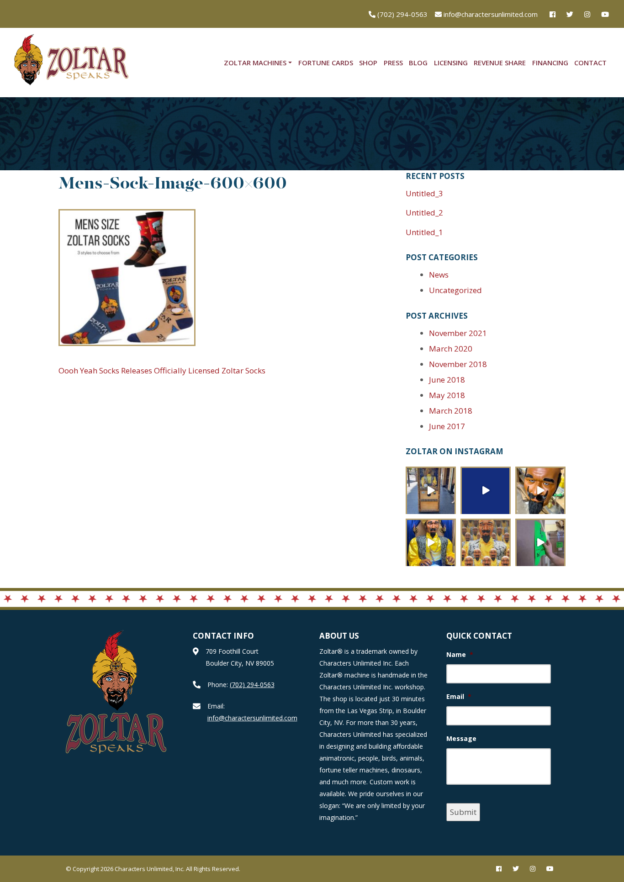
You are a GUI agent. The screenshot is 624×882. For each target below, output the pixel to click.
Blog (418, 62)
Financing (550, 62)
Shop (368, 62)
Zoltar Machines (255, 62)
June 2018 (447, 379)
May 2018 (447, 395)
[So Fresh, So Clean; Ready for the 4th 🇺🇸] (540, 490)
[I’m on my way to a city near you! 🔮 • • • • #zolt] (540, 542)
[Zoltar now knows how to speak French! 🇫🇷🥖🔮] (431, 542)
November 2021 (458, 333)
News (439, 274)
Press (393, 62)
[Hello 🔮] (485, 542)
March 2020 (450, 348)
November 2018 (458, 364)
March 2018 (450, 410)
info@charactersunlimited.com (252, 718)
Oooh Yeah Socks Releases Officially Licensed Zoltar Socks (161, 370)
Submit (463, 812)
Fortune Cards (325, 62)
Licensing (451, 62)
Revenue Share (500, 62)
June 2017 (447, 426)
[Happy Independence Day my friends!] (485, 490)
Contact (590, 62)
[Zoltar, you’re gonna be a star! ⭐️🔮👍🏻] (431, 490)
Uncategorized (455, 290)
